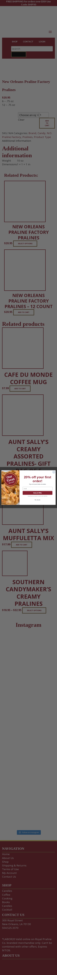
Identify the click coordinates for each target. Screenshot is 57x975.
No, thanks (37, 500)
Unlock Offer (37, 493)
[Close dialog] (54, 472)
